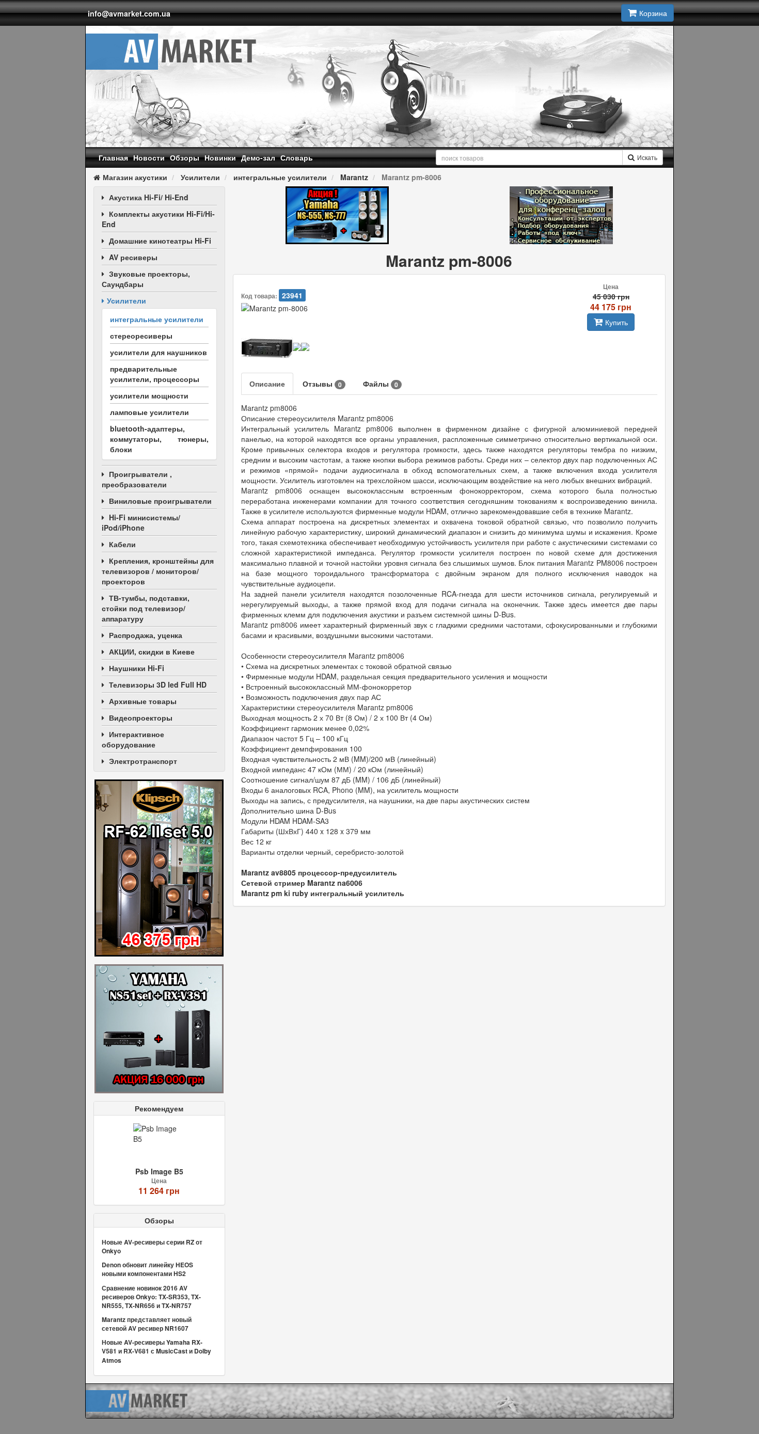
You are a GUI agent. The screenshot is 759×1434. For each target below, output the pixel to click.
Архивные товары (143, 701)
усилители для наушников (158, 352)
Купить (616, 322)
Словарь (296, 157)
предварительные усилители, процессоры (154, 373)
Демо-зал (258, 157)
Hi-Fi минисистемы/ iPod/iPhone (141, 522)
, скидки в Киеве (152, 651)
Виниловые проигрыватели (160, 501)
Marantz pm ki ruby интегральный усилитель (322, 893)
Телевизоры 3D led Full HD (158, 684)
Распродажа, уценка (145, 635)
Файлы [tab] (380, 383)
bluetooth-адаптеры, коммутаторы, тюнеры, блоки (159, 438)
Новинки (220, 157)
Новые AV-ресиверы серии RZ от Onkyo (152, 1246)
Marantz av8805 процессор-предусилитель (319, 872)
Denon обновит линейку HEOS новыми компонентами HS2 (147, 1269)
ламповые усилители (149, 412)
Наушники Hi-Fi (136, 668)
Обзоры (184, 157)
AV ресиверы (133, 257)
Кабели (122, 544)
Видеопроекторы (140, 717)
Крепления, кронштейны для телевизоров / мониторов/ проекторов (158, 570)
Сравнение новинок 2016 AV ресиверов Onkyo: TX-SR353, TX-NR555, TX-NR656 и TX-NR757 (151, 1296)
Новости (149, 157)
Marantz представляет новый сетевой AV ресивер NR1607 (147, 1324)
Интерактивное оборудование (133, 739)
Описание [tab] (267, 383)
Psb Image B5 (159, 1171)
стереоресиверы (141, 335)
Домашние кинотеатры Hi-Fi (160, 240)
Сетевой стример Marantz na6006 (301, 883)
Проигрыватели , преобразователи (137, 479)
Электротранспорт (143, 761)
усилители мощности (149, 395)
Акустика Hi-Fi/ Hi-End (148, 197)
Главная (113, 157)
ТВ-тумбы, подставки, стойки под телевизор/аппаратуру (145, 608)
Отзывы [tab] (322, 383)
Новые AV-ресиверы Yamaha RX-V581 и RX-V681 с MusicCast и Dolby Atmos (156, 1350)
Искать (647, 157)
